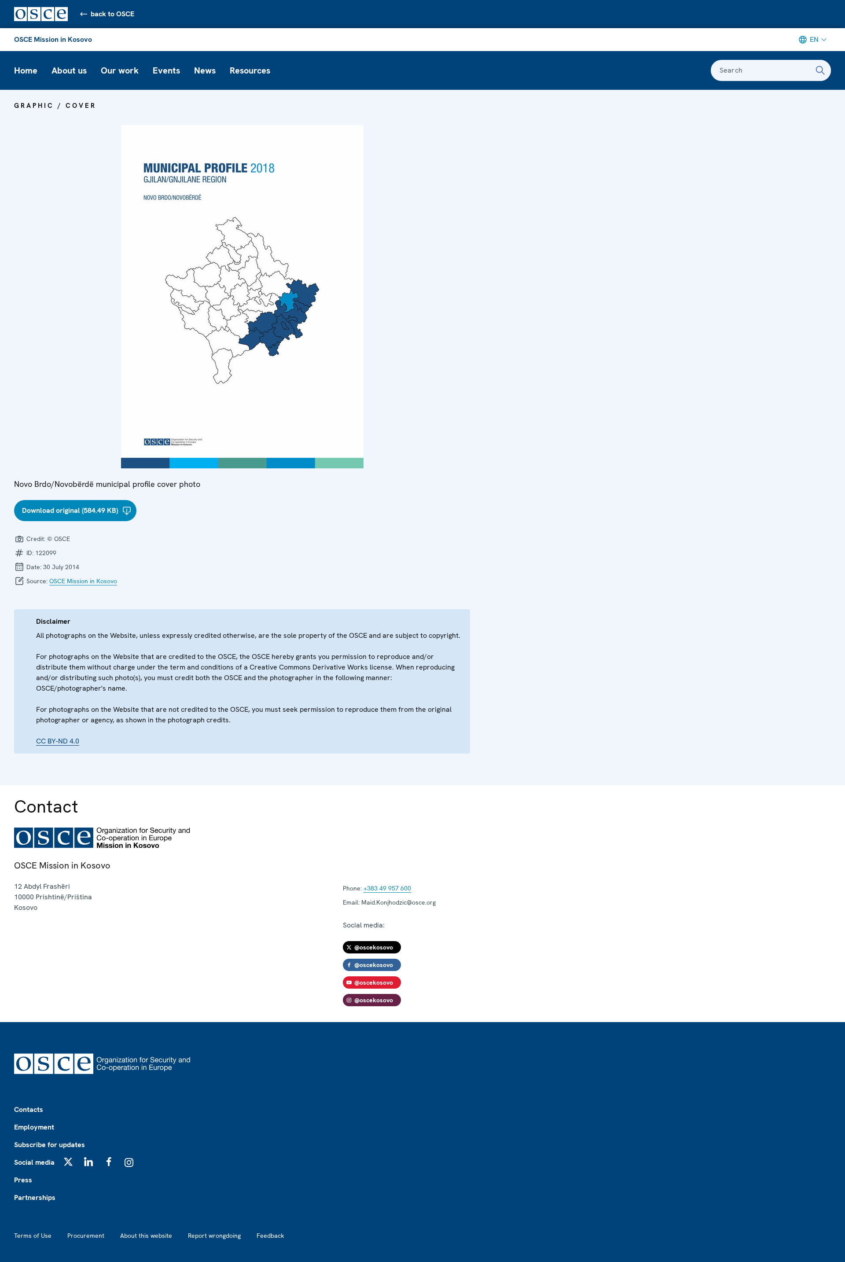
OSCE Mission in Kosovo (53, 39)
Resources (250, 70)
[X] (68, 1161)
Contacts (28, 1109)
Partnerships (34, 1197)
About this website (146, 1236)
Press (23, 1180)
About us (69, 70)
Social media (34, 1162)
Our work (120, 70)
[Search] (820, 70)
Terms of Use (32, 1236)
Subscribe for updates (49, 1144)
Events (166, 70)
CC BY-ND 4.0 (57, 741)
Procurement (85, 1236)
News (205, 70)
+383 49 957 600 (387, 888)
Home (25, 70)
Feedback (270, 1236)
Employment (34, 1127)
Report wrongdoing (214, 1236)
